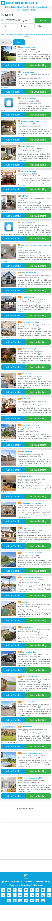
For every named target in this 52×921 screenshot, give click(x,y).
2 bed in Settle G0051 (28, 98)
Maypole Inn (25, 528)
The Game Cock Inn (28, 652)
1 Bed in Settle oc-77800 (30, 425)
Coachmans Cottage (27, 146)
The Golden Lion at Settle (29, 121)
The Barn (24, 602)
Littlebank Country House (30, 349)
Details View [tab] (6, 42)
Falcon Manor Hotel (27, 47)
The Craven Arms (27, 297)
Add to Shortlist (13, 65)
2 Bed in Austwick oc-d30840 (31, 553)
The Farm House (27, 627)
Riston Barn (25, 399)
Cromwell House (27, 476)
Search (42, 20)
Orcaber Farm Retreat (29, 677)
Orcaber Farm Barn (28, 702)
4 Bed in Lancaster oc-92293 (31, 753)
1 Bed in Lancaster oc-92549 (31, 778)
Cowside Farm (26, 451)
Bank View (24, 196)
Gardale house (26, 727)
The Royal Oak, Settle (28, 171)
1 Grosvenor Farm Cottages (31, 503)
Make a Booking (38, 65)
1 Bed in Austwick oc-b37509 (31, 577)
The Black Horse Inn (28, 272)
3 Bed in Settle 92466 (27, 222)
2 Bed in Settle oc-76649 (30, 322)
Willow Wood (26, 374)
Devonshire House (27, 72)
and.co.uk (22, 2)
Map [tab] (19, 42)
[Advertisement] (26, 841)
